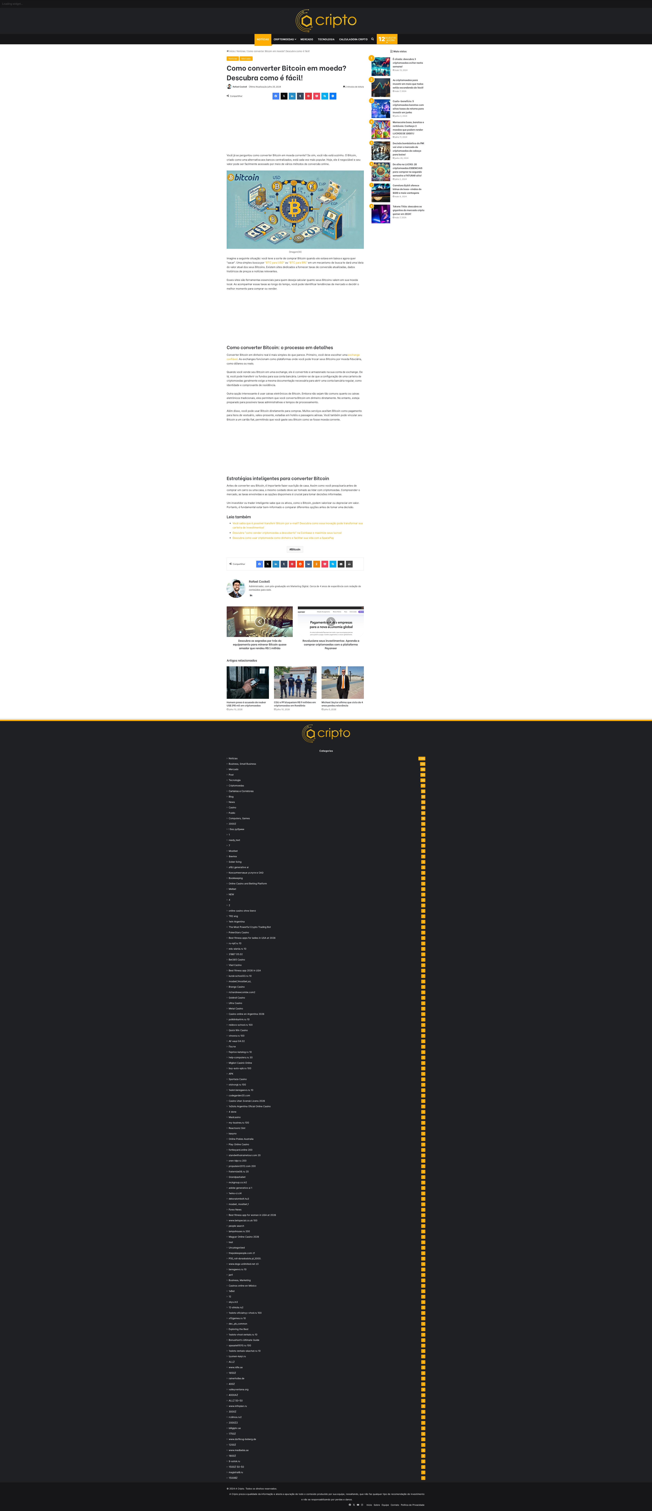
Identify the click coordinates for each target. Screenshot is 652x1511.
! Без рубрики (236, 829)
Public (232, 813)
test (231, 1242)
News (232, 802)
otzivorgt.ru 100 (237, 1084)
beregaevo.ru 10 (238, 1269)
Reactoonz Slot (237, 1128)
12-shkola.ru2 (236, 1307)
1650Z (232, 1372)
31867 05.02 (236, 954)
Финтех (233, 856)
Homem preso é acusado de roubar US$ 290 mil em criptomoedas (246, 703)
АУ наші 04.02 (237, 1041)
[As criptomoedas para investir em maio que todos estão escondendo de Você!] (381, 87)
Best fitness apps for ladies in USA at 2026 (252, 938)
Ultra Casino (235, 1003)
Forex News (235, 1209)
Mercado (307, 39)
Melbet (232, 889)
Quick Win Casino (238, 1030)
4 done (232, 1111)
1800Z (232, 1455)
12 (230, 1296)
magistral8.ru (236, 1472)
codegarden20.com (239, 1095)
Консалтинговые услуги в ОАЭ (246, 872)
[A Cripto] (326, 21)
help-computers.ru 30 (241, 1057)
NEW (231, 894)
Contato (395, 1505)
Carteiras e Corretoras (241, 791)
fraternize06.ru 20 (239, 1171)
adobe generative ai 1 (240, 1187)
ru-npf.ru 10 (235, 943)
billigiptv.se (235, 1428)
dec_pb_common (238, 1323)
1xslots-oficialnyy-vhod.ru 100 (245, 1312)
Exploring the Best (238, 1329)
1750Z (232, 1433)
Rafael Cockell (240, 86)
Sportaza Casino (238, 1079)
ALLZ (232, 1361)
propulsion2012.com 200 (242, 1166)
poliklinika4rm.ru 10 (239, 1019)
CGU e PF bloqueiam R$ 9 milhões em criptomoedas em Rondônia (295, 703)
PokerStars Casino (239, 932)
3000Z (232, 1411)
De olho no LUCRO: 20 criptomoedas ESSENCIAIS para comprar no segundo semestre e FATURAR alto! (407, 169)
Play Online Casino (239, 1144)
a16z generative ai (239, 867)
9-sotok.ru (234, 1461)
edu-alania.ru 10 (237, 948)
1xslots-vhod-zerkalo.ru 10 (243, 1334)
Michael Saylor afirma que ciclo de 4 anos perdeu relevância (342, 703)
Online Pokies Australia (241, 1139)
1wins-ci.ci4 (235, 1193)
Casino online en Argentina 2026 (246, 1014)
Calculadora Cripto (353, 39)
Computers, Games (239, 818)
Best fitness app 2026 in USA (245, 970)
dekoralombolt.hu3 (239, 1198)
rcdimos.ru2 (235, 1417)
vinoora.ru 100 (236, 1035)
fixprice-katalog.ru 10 (240, 1052)
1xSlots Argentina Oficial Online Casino (250, 1106)
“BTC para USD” (274, 262)
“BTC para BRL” (298, 262)
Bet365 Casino (237, 959)
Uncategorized (237, 1247)
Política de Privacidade (412, 1505)
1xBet (232, 1291)
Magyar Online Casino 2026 (244, 1236)
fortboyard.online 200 (240, 1149)
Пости (232, 1046)
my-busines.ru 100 (239, 1122)
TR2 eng (233, 916)
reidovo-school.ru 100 (241, 1024)
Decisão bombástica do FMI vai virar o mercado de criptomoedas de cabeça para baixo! (408, 148)
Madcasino (235, 1117)
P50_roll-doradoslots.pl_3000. (245, 1258)
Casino (232, 807)
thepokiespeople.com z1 (242, 1253)
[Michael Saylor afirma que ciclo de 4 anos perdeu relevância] (343, 682)
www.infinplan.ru (238, 1406)
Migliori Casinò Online (240, 1063)
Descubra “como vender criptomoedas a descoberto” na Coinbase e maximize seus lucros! (287, 532)
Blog (231, 796)
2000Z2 (233, 1422)
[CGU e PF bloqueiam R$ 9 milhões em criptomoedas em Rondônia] (295, 682)
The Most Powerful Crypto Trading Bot (250, 927)
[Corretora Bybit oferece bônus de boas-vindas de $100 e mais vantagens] (381, 193)
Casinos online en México (242, 1285)
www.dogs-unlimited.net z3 (244, 1264)
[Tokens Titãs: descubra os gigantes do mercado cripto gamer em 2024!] (381, 214)
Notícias (263, 39)
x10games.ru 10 (237, 1318)
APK (231, 1073)
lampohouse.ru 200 (239, 1231)
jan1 (231, 1274)
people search (236, 1226)
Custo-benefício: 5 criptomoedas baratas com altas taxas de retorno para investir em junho (408, 106)
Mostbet (233, 851)
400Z (232, 1383)
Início (232, 51)
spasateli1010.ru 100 (240, 1345)
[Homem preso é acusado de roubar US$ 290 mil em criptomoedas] (248, 682)
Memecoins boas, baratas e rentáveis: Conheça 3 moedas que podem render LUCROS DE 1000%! (408, 127)
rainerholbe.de (236, 1378)
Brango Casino (237, 986)
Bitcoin (295, 549)
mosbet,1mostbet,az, (240, 981)
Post (231, 774)
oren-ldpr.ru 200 (238, 1160)
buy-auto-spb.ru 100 (240, 1068)
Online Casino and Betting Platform (248, 883)
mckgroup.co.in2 (238, 1182)
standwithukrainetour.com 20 (245, 1155)
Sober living (235, 861)
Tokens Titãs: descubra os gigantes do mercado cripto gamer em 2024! (408, 209)
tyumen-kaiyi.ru (237, 1356)
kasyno (233, 1133)
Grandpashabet (237, 1177)
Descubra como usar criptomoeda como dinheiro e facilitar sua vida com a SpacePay (283, 537)
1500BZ (233, 1477)
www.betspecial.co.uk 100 (243, 1220)
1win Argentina (237, 921)
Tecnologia (326, 39)
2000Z (232, 823)
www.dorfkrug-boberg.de (242, 1439)
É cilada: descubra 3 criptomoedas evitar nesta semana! (408, 62)
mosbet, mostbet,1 (239, 1204)
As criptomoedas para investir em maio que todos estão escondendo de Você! (408, 83)
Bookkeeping (236, 878)
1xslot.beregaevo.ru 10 (241, 1090)
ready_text (234, 840)
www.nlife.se (236, 1367)
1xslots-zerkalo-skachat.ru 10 (245, 1351)
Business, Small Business (242, 763)
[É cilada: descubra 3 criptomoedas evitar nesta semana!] (381, 66)
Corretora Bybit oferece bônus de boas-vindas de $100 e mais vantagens (407, 188)
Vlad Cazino (235, 965)
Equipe (385, 1505)
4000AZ (233, 1394)
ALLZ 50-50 (236, 1400)
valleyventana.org (238, 1389)
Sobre (377, 1505)
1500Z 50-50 (236, 1466)
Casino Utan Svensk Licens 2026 (247, 1101)
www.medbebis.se (239, 1450)
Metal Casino (236, 1008)
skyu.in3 (233, 1302)
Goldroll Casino (237, 997)
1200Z (232, 1444)
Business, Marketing (240, 1280)
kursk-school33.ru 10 (240, 976)
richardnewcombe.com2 (242, 992)
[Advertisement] (295, 128)
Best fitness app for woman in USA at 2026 (252, 1215)
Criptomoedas (284, 39)
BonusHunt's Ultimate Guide (244, 1340)
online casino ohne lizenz (242, 910)
